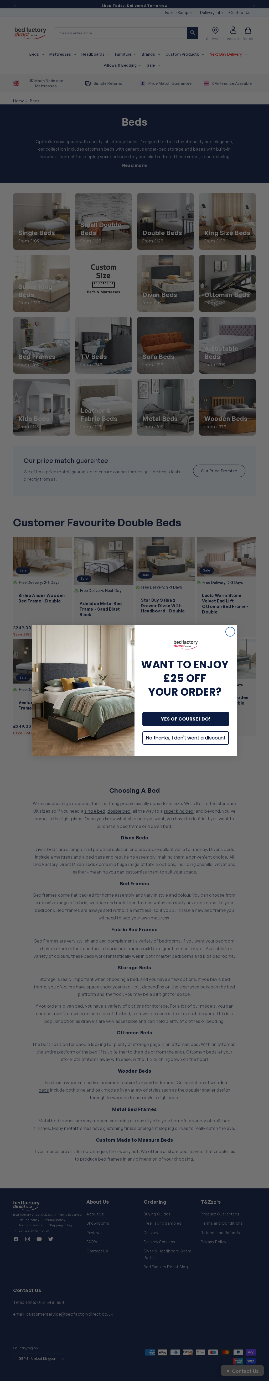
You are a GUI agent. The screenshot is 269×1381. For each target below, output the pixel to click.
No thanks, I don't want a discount (185, 737)
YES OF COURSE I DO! (186, 719)
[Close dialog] (230, 631)
